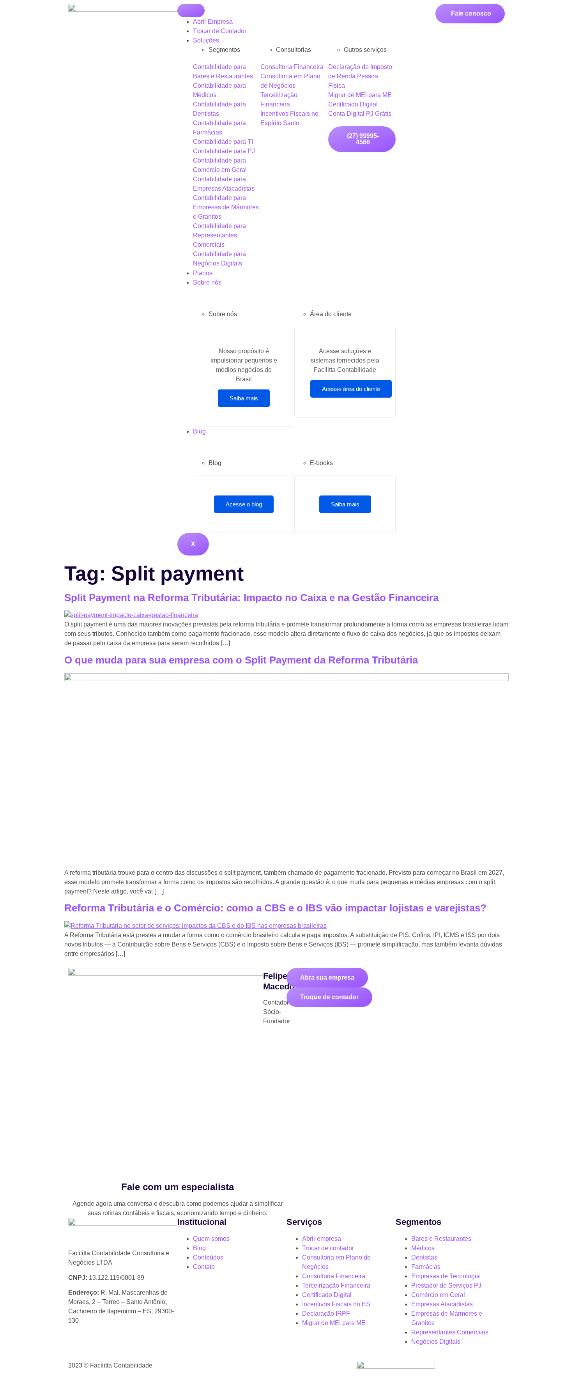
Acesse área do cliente (351, 389)
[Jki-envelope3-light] (162, 1348)
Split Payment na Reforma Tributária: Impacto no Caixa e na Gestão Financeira (251, 597)
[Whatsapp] (78, 1348)
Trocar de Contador (219, 31)
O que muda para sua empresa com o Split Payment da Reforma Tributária (241, 660)
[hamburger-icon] (191, 10)
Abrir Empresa (213, 21)
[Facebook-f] (120, 1348)
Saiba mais (244, 398)
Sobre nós (207, 282)
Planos (202, 273)
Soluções (206, 40)
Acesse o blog (244, 504)
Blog (199, 431)
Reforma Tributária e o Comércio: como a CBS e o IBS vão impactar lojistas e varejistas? (275, 908)
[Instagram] (99, 1348)
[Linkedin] (141, 1348)
